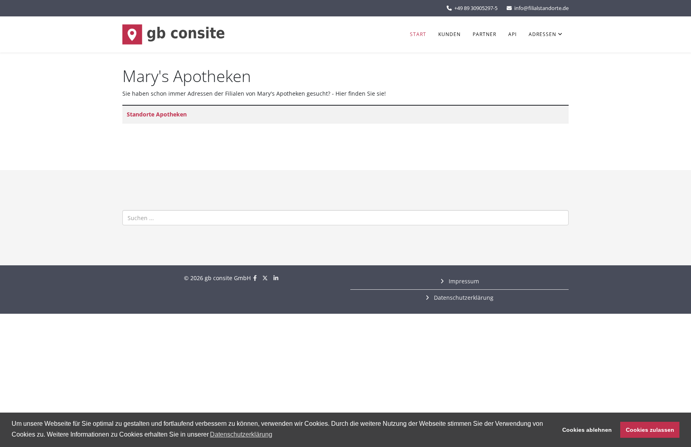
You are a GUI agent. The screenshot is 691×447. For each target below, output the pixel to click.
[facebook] (255, 278)
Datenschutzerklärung (462, 297)
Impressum (463, 281)
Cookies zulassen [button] (650, 430)
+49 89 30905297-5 (475, 8)
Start (418, 34)
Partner (484, 34)
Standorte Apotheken (157, 114)
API (512, 34)
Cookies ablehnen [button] (587, 430)
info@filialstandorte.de (541, 8)
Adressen (542, 34)
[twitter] (265, 278)
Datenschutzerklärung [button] (241, 434)
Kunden (449, 34)
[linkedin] (276, 278)
